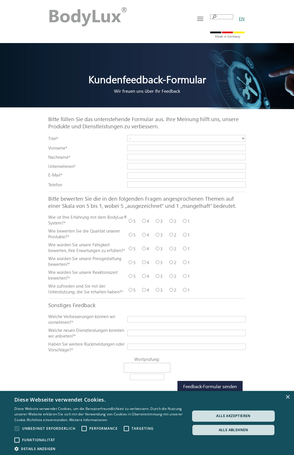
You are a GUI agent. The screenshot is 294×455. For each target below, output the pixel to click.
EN (242, 19)
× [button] (287, 397)
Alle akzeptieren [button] (233, 415)
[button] (99, 448)
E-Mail (55, 175)
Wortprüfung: (147, 359)
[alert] (147, 423)
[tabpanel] (241, 18)
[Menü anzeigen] (200, 18)
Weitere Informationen (88, 419)
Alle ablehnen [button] (233, 429)
